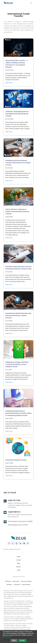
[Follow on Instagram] (16, 543)
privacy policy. (7, 636)
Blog (18, 563)
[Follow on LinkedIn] (20, 543)
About (18, 556)
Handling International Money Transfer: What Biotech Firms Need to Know (17, 162)
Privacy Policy (15, 581)
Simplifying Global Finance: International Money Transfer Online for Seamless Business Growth (18, 413)
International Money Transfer (15, 460)
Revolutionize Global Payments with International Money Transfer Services (18, 315)
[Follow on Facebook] (9, 543)
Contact (18, 560)
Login (18, 570)
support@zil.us (14, 512)
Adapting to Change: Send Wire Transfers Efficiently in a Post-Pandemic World (16, 364)
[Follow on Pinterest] (27, 543)
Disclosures (8, 581)
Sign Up (18, 567)
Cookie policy (17, 584)
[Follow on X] (12, 543)
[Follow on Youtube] (24, 543)
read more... (9, 82)
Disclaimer (9, 584)
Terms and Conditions (26, 581)
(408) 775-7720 (14, 500)
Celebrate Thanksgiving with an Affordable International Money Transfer (16, 114)
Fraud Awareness (26, 584)
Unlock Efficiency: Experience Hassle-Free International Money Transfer (17, 211)
